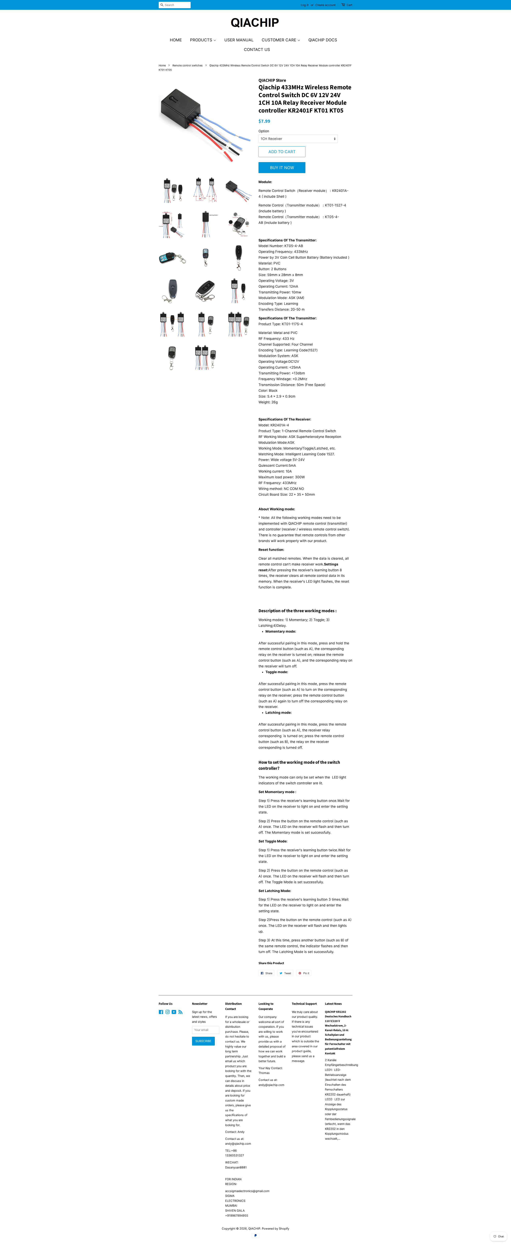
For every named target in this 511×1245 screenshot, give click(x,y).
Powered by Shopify (275, 1228)
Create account (325, 5)
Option (263, 131)
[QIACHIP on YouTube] (174, 1012)
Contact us (257, 49)
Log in (305, 5)
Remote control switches (187, 65)
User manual (239, 40)
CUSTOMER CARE (279, 40)
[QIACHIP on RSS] (180, 1012)
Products (201, 40)
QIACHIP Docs (322, 40)
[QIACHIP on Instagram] (167, 1012)
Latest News (333, 1004)
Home (176, 40)
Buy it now (282, 167)
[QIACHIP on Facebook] (161, 1012)
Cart (349, 5)
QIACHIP (254, 1228)
